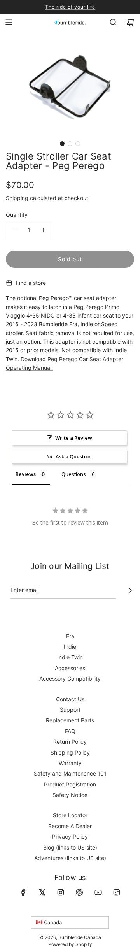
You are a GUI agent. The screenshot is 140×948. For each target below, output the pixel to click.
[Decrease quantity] (14, 230)
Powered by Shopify (70, 944)
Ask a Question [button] (74, 456)
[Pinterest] (79, 892)
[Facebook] (23, 892)
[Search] (113, 22)
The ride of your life (70, 7)
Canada (52, 922)
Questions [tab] (73, 474)
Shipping (17, 198)
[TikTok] (116, 892)
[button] (62, 143)
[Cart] (130, 22)
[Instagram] (60, 892)
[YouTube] (98, 892)
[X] (42, 892)
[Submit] (130, 590)
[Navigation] (8, 22)
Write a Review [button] (73, 437)
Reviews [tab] (26, 474)
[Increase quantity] (43, 230)
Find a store (31, 282)
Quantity (17, 214)
